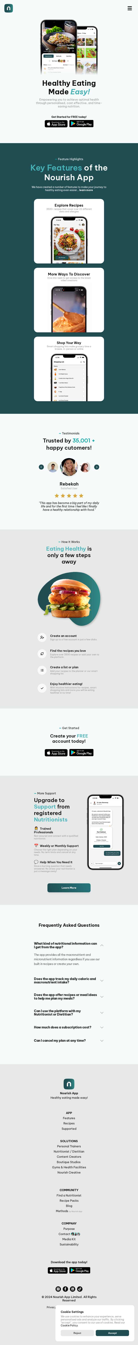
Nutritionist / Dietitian (69, 1151)
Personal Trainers (69, 1146)
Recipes (69, 1123)
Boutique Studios (69, 1162)
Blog (69, 1206)
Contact (64, 1234)
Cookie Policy (69, 1325)
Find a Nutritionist (69, 1195)
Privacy (51, 1307)
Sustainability (69, 1244)
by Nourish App (75, 1211)
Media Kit (69, 1239)
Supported (69, 1128)
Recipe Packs (69, 1200)
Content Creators (69, 1156)
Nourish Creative (69, 1172)
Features (69, 1118)
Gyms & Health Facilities (69, 1167)
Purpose (69, 1229)
